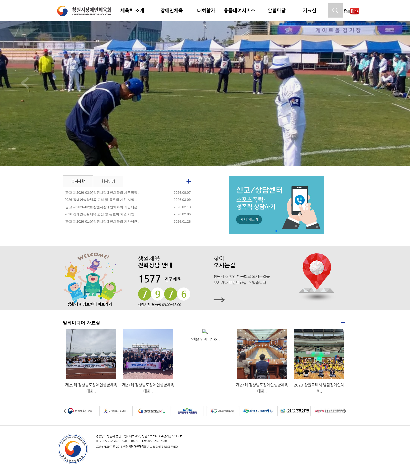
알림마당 (277, 10)
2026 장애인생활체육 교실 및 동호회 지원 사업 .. (101, 200)
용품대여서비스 (239, 10)
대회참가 (206, 10)
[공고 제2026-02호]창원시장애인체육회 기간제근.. (102, 207)
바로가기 (278, 299)
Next (345, 411)
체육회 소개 (132, 10)
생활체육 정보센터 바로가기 (89, 304)
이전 (24, 83)
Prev (65, 411)
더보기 (188, 181)
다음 (385, 83)
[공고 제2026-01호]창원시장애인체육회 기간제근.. (102, 221)
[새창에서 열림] (351, 16)
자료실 (310, 10)
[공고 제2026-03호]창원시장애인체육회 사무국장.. (102, 192)
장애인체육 (171, 10)
